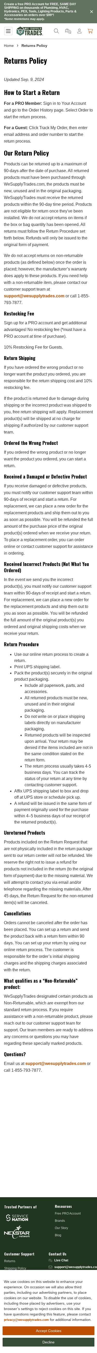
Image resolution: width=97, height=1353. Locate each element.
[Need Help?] (68, 31)
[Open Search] (56, 31)
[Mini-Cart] (90, 31)
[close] (91, 11)
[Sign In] (79, 31)
